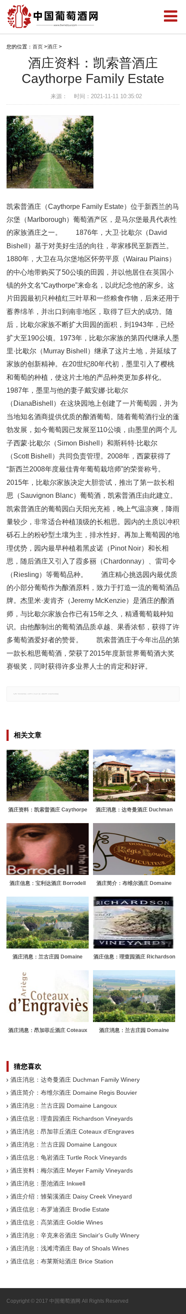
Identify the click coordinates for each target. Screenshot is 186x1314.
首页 (37, 47)
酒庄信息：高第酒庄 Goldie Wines (56, 1222)
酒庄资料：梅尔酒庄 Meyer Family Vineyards (71, 1170)
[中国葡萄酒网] (52, 16)
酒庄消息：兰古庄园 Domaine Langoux (63, 1105)
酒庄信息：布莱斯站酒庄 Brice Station (61, 1261)
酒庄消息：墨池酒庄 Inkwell (47, 1183)
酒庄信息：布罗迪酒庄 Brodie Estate (59, 1209)
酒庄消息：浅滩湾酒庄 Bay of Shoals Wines (69, 1248)
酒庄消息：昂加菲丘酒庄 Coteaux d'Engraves (72, 1131)
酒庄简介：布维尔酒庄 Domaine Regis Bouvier (73, 1092)
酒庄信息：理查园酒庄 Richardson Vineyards (71, 1118)
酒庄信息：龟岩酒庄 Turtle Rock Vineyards (68, 1157)
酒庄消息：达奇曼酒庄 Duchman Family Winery (75, 1079)
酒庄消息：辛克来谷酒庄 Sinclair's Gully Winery (74, 1235)
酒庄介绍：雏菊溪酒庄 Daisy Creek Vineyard (71, 1196)
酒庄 (52, 47)
